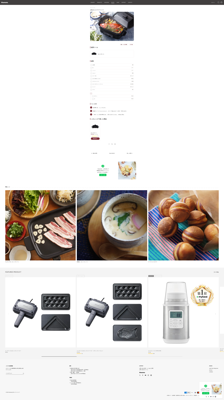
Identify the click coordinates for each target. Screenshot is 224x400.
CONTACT (130, 2)
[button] (8, 225)
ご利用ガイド (169, 395)
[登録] (23, 373)
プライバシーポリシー (189, 395)
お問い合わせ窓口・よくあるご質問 (146, 368)
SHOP (118, 2)
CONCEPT (93, 2)
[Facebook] (208, 396)
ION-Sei (210, 370)
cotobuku (211, 371)
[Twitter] (206, 396)
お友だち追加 (102, 174)
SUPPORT (124, 2)
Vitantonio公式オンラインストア (14, 392)
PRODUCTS (99, 2)
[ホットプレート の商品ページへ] (112, 54)
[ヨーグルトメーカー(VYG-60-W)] (183, 312)
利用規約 (195, 395)
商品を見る (95, 138)
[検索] (218, 2)
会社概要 (173, 395)
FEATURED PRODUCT (13, 272)
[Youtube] (210, 396)
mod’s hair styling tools (213, 368)
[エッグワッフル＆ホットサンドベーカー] (40, 312)
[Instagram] (213, 396)
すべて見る (216, 272)
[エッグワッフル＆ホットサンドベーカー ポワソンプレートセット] (112, 312)
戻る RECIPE (112, 153)
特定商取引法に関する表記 (180, 395)
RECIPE (112, 2)
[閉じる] (221, 383)
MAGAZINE (106, 2)
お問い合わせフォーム (143, 369)
